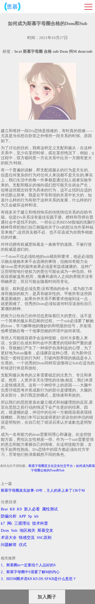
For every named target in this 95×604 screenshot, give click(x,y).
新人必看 (32, 509)
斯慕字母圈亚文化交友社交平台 (50, 466)
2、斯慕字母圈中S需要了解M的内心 (30, 572)
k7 (3, 523)
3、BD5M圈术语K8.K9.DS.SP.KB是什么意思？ (38, 579)
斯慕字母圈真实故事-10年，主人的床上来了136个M (43, 490)
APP (22, 516)
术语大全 (9, 537)
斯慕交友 (45, 530)
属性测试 (50, 509)
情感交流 (27, 537)
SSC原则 (44, 537)
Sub (14, 530)
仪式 (23, 545)
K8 (12, 509)
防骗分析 (9, 516)
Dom (5, 530)
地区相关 (27, 530)
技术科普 (40, 523)
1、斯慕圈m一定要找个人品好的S (28, 565)
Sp (30, 516)
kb (36, 516)
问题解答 (9, 545)
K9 (19, 509)
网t (9, 523)
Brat (4, 509)
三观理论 (22, 523)
